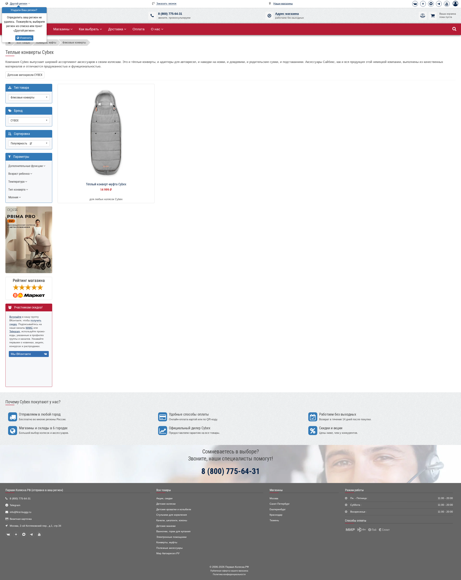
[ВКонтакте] (415, 4)
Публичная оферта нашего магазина (229, 571)
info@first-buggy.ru (20, 512)
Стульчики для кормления (171, 514)
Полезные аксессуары (169, 548)
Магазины (61, 29)
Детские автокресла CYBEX (24, 75)
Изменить (25, 37)
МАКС (29, 328)
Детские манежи (166, 526)
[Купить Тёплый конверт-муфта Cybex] (106, 132)
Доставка (115, 29)
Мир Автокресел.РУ (168, 553)
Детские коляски (166, 503)
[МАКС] (431, 4)
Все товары (163, 490)
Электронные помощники (171, 537)
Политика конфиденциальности (229, 574)
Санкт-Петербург (280, 503)
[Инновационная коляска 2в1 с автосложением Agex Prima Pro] (28, 239)
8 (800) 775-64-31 (170, 14)
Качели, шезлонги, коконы (171, 520)
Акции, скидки (164, 498)
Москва (274, 498)
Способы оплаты (355, 520)
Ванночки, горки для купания (173, 531)
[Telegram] (439, 4)
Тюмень (274, 520)
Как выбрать (89, 29)
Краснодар (276, 514)
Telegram (14, 331)
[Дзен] (423, 4)
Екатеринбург (278, 509)
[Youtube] (447, 4)
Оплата (139, 29)
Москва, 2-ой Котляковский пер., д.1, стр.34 (35, 525)
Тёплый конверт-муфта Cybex (106, 184)
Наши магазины (283, 3)
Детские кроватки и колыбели (173, 509)
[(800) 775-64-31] (152, 16)
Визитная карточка (21, 519)
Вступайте (15, 317)
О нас (155, 29)
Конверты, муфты (166, 542)
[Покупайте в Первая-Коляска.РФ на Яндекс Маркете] (28, 288)
